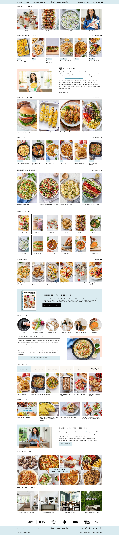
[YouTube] (96, 528)
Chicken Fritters (50, 163)
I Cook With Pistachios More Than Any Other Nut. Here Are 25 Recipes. (49, 418)
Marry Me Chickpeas (23, 163)
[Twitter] (93, 528)
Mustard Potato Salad (66, 204)
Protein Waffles (64, 283)
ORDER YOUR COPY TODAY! (52, 305)
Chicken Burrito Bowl (95, 61)
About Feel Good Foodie (34, 528)
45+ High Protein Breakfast (68, 417)
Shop (88, 2)
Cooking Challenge (39, 2)
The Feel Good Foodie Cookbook (74, 78)
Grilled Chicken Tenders (67, 132)
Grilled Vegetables (87, 132)
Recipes (19, 2)
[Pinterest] (89, 528)
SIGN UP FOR (59, 471)
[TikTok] (100, 528)
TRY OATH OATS (65, 444)
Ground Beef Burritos (66, 61)
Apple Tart (63, 163)
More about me (63, 92)
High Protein (38, 369)
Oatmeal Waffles (36, 61)
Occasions (27, 2)
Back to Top (96, 522)
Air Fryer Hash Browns (93, 163)
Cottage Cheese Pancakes (93, 283)
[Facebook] (82, 528)
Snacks (80, 369)
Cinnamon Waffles (79, 394)
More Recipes (96, 35)
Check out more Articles (92, 400)
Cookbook (25, 528)
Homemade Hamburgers (24, 132)
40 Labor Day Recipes (23, 417)
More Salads (96, 170)
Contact (19, 528)
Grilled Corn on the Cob (45, 132)
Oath (85, 432)
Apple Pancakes (79, 163)
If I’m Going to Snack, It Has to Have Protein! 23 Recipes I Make (91, 417)
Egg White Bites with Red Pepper (23, 283)
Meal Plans (81, 2)
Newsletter (96, 2)
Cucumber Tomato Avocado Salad (49, 204)
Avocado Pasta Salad (23, 204)
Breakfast (24, 369)
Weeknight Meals (95, 369)
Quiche (48, 394)
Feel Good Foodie (59, 2)
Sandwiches (52, 369)
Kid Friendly (66, 369)
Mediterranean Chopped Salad (90, 204)
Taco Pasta (78, 61)
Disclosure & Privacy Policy (23, 532)
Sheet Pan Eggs (21, 61)
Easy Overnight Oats (81, 283)
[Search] (102, 2)
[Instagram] (86, 528)
